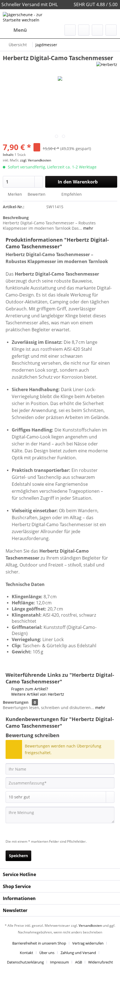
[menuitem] (15, 30)
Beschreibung (16, 217)
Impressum (59, 962)
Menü (20, 30)
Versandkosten (90, 925)
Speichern (18, 855)
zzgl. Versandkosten (35, 160)
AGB (78, 962)
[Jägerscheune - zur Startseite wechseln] (31, 17)
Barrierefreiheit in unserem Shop (39, 943)
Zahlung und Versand (78, 952)
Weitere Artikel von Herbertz (37, 694)
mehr (87, 228)
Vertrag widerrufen (88, 943)
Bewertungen (15, 702)
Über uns (46, 952)
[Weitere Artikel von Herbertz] (106, 67)
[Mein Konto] (97, 30)
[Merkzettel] (83, 30)
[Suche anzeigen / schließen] (70, 30)
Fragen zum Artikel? (29, 689)
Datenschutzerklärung (25, 962)
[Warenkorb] (111, 30)
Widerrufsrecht (100, 962)
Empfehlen (71, 194)
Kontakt (26, 952)
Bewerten (37, 194)
